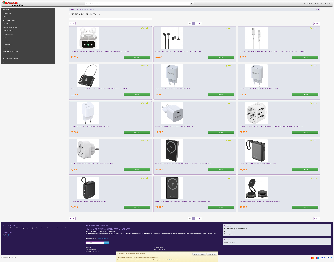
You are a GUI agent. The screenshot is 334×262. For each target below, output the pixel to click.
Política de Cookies (174, 260)
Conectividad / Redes (9, 30)
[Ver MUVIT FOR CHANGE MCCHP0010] (194, 150)
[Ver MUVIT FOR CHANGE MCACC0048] (194, 113)
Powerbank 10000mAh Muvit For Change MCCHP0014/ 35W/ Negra (258, 163)
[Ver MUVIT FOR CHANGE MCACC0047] (110, 113)
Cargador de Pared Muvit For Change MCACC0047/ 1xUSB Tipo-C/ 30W (90, 126)
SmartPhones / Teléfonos (10, 20)
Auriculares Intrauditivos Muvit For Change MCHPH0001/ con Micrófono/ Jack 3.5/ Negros (178, 51)
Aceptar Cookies (212, 254)
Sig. (199, 23)
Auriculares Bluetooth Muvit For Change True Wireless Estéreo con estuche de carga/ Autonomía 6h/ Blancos (100, 51)
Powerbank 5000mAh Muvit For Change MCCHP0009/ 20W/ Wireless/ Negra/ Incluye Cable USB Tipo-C (182, 201)
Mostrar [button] (316, 23)
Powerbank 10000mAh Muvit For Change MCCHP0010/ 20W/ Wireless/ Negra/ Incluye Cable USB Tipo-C (183, 163)
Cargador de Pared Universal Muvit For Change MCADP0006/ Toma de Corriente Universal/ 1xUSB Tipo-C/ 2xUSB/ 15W (271, 126)
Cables (4, 37)
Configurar (196, 254)
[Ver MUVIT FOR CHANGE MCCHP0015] (110, 188)
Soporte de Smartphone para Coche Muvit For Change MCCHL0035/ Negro (260, 201)
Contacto (319, 3)
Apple (4, 62)
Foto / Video (6, 48)
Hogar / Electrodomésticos (10, 51)
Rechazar (203, 254)
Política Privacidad (91, 249)
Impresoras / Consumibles (10, 27)
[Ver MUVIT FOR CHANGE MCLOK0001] (110, 75)
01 (193, 23)
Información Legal (159, 247)
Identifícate (308, 3)
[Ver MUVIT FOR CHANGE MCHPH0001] (194, 38)
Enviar (106, 242)
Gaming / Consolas (8, 34)
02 (196, 23)
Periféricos (6, 41)
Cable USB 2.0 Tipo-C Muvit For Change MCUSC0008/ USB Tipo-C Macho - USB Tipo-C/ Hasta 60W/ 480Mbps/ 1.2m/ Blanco (272, 51)
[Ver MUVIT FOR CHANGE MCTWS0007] (110, 38)
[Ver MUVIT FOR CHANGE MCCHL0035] (279, 188)
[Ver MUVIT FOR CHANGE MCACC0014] (279, 75)
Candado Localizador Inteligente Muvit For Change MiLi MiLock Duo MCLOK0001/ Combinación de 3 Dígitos (99, 89)
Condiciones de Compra (92, 251)
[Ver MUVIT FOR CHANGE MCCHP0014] (279, 150)
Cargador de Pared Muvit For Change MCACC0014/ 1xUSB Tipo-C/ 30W (259, 89)
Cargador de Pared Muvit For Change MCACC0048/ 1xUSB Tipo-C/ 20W (174, 126)
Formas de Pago (159, 251)
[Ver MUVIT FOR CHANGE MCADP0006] (279, 113)
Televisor (5, 23)
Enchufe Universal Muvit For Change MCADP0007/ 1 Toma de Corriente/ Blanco (92, 163)
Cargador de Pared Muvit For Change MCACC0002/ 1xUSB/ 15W (172, 89)
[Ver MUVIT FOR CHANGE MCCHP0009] (194, 188)
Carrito (328, 3)
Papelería (5, 55)
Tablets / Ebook (7, 44)
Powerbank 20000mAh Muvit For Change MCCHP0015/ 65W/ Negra (89, 201)
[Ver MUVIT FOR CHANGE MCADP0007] (110, 150)
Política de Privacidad (131, 235)
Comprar (136, 57)
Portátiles (5, 16)
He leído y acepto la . (98, 238)
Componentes (7, 13)
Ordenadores (6, 9)
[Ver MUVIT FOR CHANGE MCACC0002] (194, 75)
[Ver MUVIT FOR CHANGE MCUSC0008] (279, 38)
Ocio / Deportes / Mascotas (10, 58)
